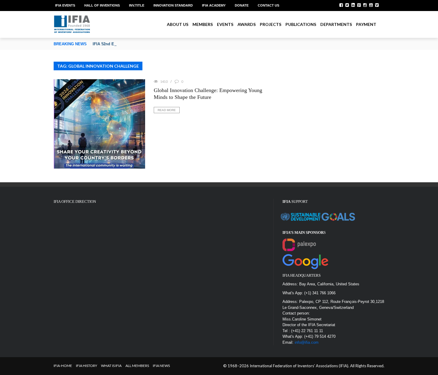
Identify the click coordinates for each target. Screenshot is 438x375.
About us (177, 24)
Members (202, 24)
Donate (241, 5)
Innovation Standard (173, 5)
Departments (336, 24)
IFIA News (161, 365)
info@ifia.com (307, 342)
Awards (246, 24)
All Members (137, 365)
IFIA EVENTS (65, 5)
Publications (300, 24)
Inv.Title (136, 5)
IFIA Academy (214, 5)
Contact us (268, 5)
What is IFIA (111, 365)
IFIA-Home (63, 365)
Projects (270, 24)
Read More (167, 110)
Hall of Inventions (102, 5)
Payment (366, 24)
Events (225, 24)
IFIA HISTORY (86, 365)
